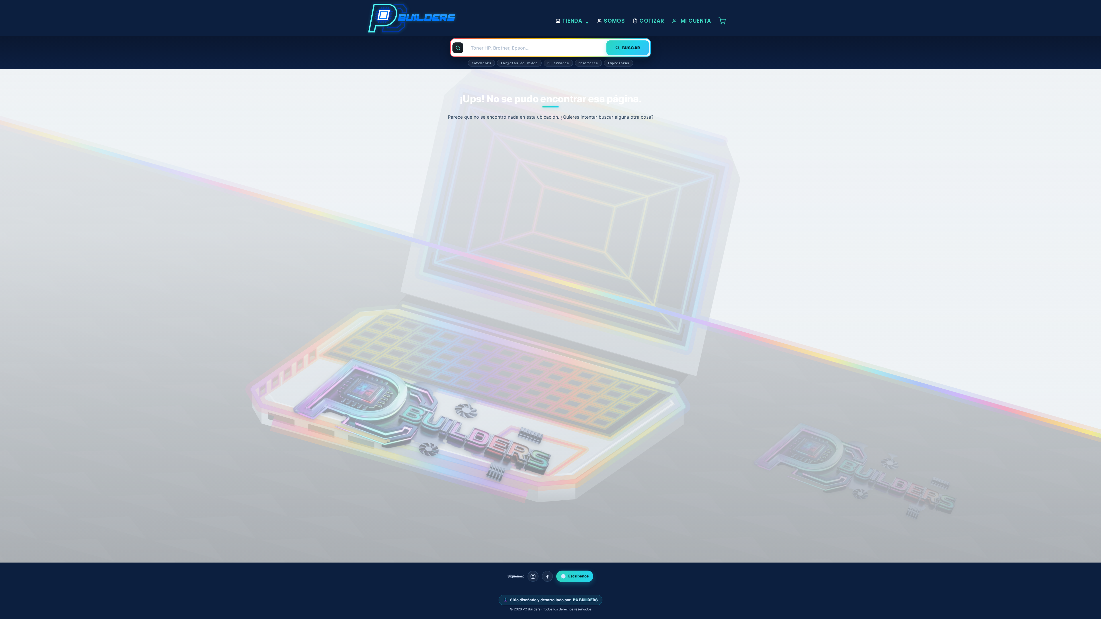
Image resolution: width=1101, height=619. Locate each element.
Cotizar (651, 20)
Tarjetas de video (519, 63)
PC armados (558, 63)
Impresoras (618, 63)
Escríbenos (578, 576)
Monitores (588, 63)
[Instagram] (533, 576)
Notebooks (481, 63)
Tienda (572, 20)
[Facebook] (547, 576)
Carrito (724, 21)
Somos (614, 20)
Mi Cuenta (696, 20)
